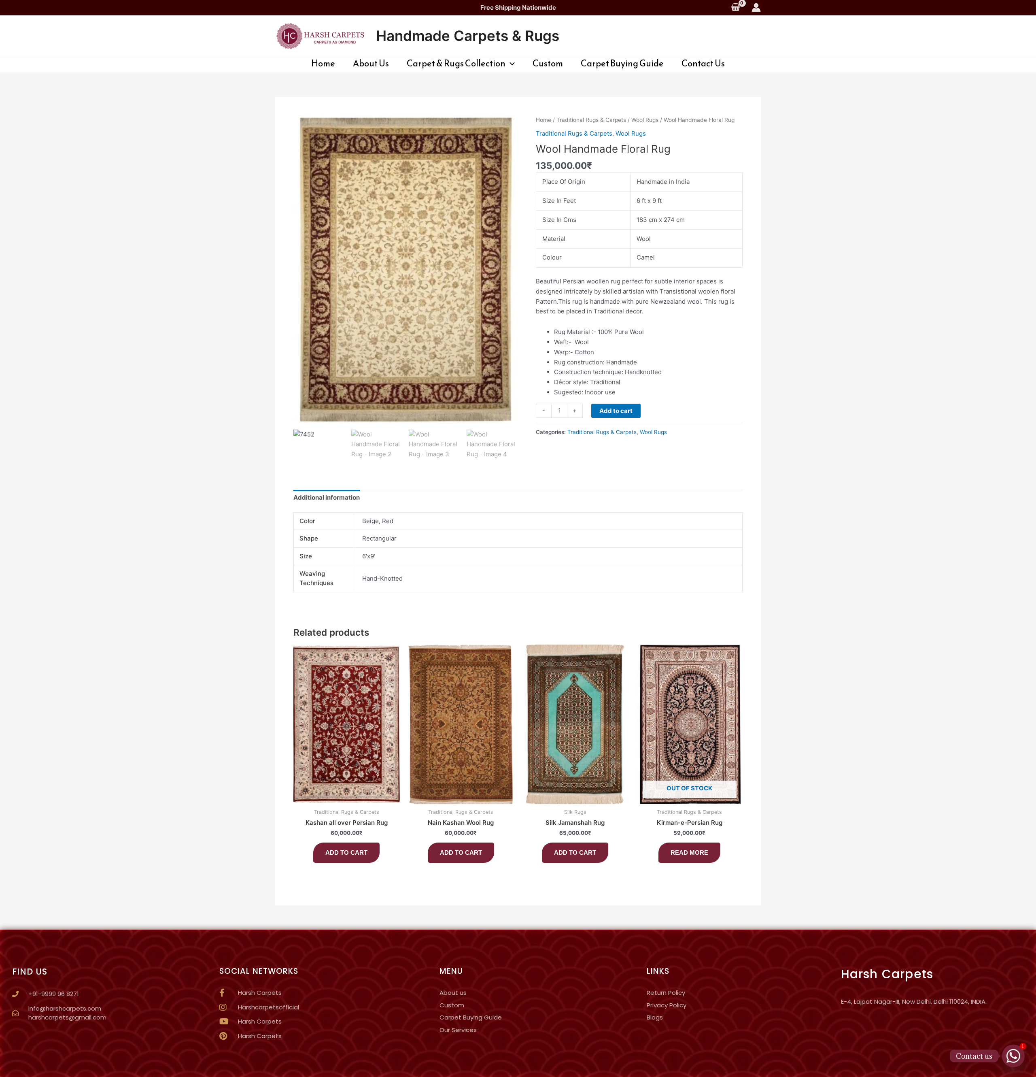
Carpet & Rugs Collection (456, 63)
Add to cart (616, 411)
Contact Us (703, 63)
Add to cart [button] (346, 852)
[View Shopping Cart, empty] (735, 7)
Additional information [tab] (326, 497)
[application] (510, 63)
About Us (371, 63)
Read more (689, 852)
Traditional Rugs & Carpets (591, 120)
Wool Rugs (644, 120)
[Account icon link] (756, 7)
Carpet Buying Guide (622, 63)
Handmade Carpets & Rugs (467, 35)
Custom (548, 63)
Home (323, 63)
